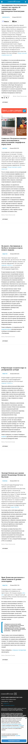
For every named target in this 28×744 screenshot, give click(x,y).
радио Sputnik (15, 507)
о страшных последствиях (19, 650)
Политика (4, 480)
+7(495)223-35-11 (6, 703)
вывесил (3, 436)
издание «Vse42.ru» (7, 265)
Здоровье (4, 148)
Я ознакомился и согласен (14, 740)
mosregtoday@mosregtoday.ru (9, 705)
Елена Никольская (22, 96)
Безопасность (6, 17)
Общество (4, 253)
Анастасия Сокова (10, 336)
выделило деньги (6, 329)
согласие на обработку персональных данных (11, 724)
